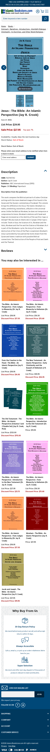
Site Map (11, 746)
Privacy (4, 746)
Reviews (7, 250)
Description (9, 172)
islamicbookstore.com (16, 11)
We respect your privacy (10, 700)
